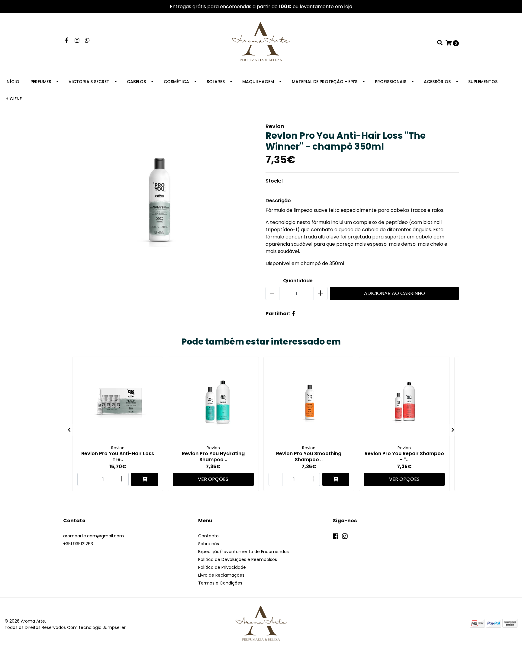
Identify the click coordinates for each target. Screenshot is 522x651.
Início (12, 82)
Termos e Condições (220, 583)
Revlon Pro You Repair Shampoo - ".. (404, 456)
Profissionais (390, 82)
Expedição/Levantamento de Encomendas (243, 552)
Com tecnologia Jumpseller (96, 627)
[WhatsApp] (87, 40)
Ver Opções (213, 479)
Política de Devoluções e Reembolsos (237, 559)
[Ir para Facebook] (66, 40)
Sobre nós (208, 544)
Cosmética (176, 82)
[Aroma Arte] (261, 42)
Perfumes (41, 82)
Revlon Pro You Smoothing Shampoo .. (308, 456)
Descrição (278, 200)
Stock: (273, 180)
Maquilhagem (258, 82)
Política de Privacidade (222, 567)
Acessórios (437, 82)
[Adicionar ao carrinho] (144, 479)
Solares (216, 82)
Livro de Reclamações (221, 575)
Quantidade (298, 280)
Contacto (208, 536)
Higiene (13, 99)
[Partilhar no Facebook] (293, 313)
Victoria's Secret (89, 82)
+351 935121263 (78, 544)
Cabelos (136, 82)
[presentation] (69, 430)
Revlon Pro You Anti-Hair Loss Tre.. (117, 456)
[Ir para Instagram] (77, 40)
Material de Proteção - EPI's (324, 82)
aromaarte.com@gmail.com (93, 536)
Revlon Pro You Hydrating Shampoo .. (213, 456)
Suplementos (483, 82)
